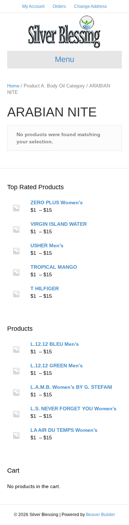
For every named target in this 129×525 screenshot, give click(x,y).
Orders (59, 6)
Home (13, 86)
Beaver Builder (100, 514)
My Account (33, 6)
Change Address (90, 6)
